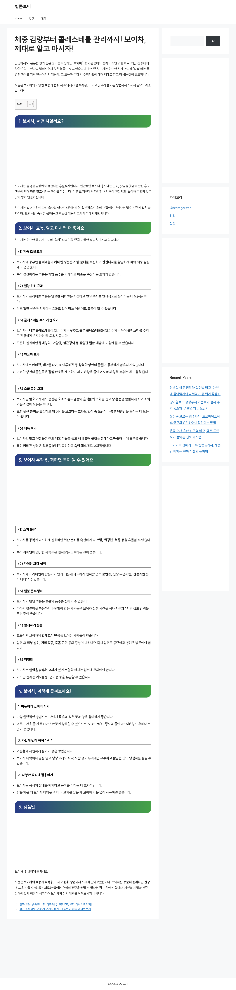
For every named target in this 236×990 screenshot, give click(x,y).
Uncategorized (181, 207)
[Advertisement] (83, 156)
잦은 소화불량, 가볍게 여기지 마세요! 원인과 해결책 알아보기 (55, 909)
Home (18, 18)
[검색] (213, 41)
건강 (31, 18)
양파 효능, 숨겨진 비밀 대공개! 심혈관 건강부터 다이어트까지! (56, 904)
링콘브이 (23, 6)
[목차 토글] (29, 104)
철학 (43, 18)
